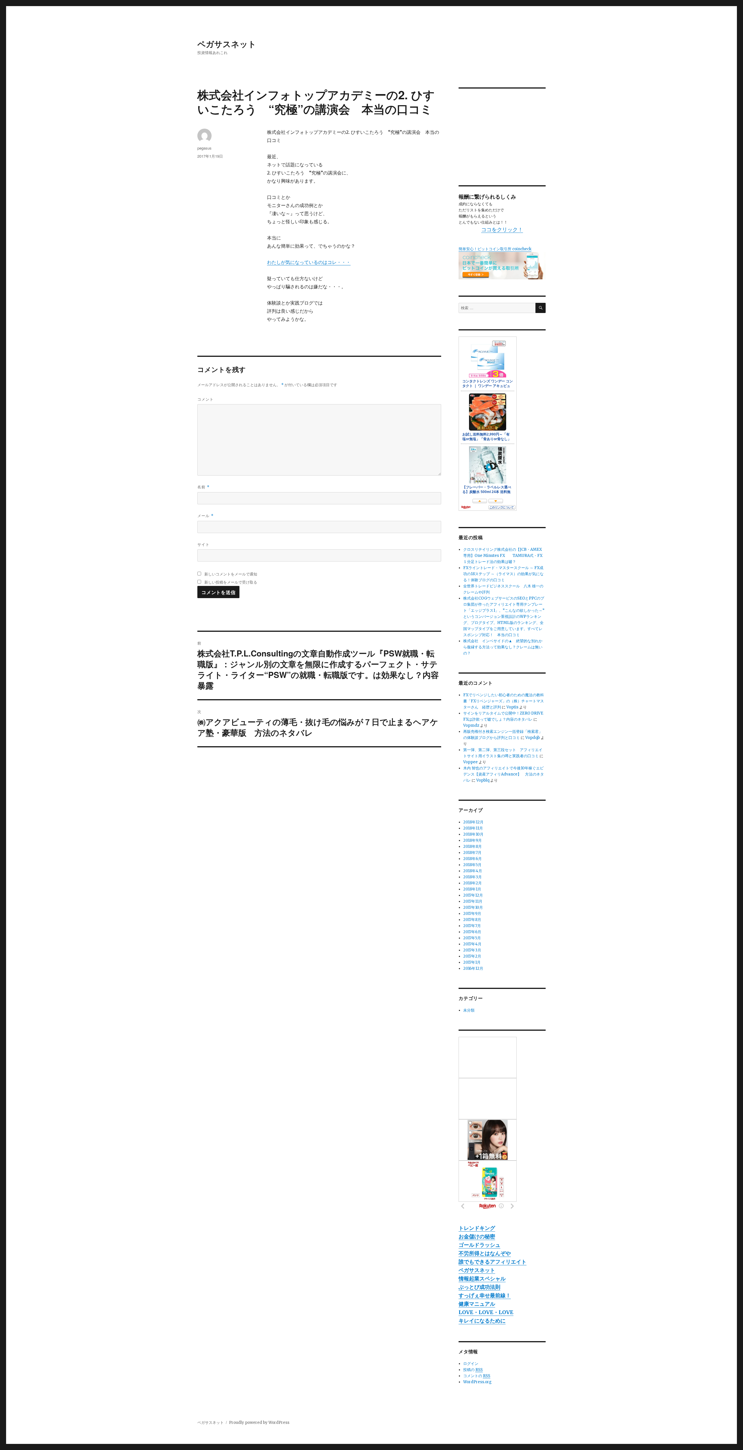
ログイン (470, 1363)
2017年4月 (472, 944)
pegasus (204, 148)
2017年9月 (472, 913)
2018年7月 (472, 852)
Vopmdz (471, 725)
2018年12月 (473, 822)
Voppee (470, 762)
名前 (203, 487)
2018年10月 (473, 834)
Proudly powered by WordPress (259, 1422)
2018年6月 (472, 858)
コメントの (476, 1375)
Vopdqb (532, 737)
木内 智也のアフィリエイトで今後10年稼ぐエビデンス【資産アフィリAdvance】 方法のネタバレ (503, 774)
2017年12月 (473, 895)
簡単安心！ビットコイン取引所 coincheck (495, 249)
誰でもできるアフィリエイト (492, 1261)
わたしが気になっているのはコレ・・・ (309, 262)
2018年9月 (472, 840)
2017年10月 (473, 907)
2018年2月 (472, 883)
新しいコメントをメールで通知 (230, 574)
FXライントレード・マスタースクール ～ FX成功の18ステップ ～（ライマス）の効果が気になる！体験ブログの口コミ (503, 573)
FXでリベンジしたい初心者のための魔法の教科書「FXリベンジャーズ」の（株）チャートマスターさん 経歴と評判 (503, 701)
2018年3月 (472, 877)
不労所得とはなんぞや (485, 1253)
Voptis (512, 707)
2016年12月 (473, 968)
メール (205, 515)
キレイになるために (482, 1320)
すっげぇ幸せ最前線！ (485, 1295)
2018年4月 (472, 870)
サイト (203, 544)
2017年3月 (472, 950)
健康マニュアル (477, 1303)
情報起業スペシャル (482, 1278)
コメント (205, 399)
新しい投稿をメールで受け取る (230, 582)
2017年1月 (472, 962)
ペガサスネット (226, 44)
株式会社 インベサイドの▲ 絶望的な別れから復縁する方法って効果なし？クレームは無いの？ (502, 647)
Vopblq (482, 780)
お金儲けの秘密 (477, 1236)
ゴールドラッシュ (479, 1245)
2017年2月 (472, 956)
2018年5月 (472, 864)
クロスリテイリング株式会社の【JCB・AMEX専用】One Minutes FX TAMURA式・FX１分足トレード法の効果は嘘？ (502, 555)
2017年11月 (472, 901)
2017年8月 (472, 919)
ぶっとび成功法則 (479, 1287)
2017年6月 (472, 931)
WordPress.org (477, 1381)
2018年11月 (473, 828)
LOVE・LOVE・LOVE (486, 1312)
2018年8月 (472, 846)
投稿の (473, 1369)
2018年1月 (472, 889)
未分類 (469, 1010)
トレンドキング (477, 1228)
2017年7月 (472, 925)
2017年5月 (472, 938)
